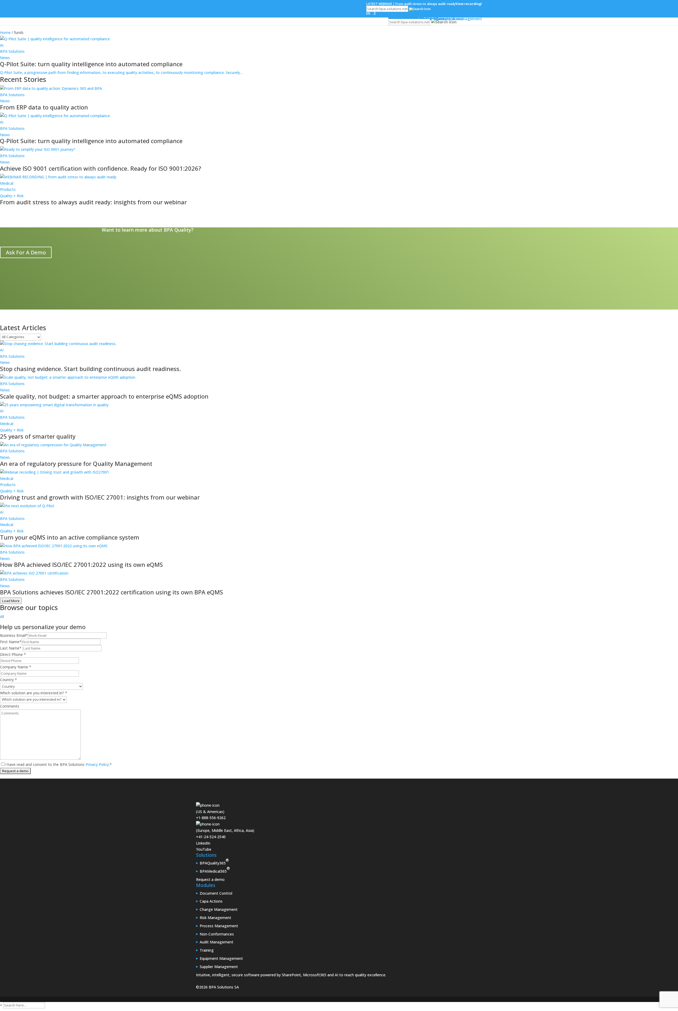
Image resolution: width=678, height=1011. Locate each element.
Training (207, 950)
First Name (10, 641)
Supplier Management (219, 966)
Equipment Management (221, 958)
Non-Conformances (217, 934)
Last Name (10, 648)
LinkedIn (203, 843)
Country (8, 679)
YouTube (203, 849)
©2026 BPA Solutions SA (217, 987)
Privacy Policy (96, 764)
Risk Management (215, 917)
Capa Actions (211, 901)
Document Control (216, 893)
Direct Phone (13, 654)
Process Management (219, 925)
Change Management (219, 909)
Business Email (14, 635)
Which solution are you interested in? (33, 692)
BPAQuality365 (214, 862)
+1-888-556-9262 (211, 817)
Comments (9, 706)
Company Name (15, 666)
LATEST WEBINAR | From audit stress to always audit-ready (424, 4)
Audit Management (216, 941)
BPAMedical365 (215, 870)
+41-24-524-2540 (211, 836)
